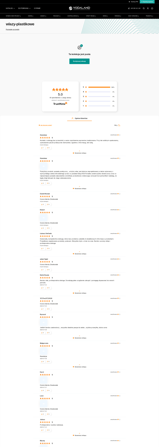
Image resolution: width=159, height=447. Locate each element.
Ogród (30, 16)
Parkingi (117, 16)
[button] (72, 118)
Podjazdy (56, 16)
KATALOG (9, 8)
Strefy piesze (90, 16)
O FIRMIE (37, 8)
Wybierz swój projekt (13, 16)
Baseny (42, 16)
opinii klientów (60, 98)
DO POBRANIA (23, 8)
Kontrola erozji (73, 16)
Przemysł (149, 16)
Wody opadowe (133, 16)
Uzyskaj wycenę (148, 1)
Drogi (105, 16)
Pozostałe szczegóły (12, 29)
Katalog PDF (134, 1)
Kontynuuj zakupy (79, 61)
